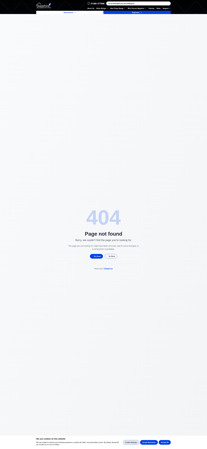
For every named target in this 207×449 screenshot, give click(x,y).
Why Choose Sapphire (136, 8)
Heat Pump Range (116, 8)
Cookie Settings (131, 442)
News (159, 8)
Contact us (108, 268)
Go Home (97, 256)
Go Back (112, 256)
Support (166, 8)
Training (151, 8)
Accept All (165, 442)
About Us (90, 8)
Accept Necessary (149, 442)
